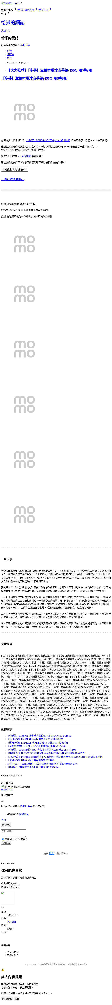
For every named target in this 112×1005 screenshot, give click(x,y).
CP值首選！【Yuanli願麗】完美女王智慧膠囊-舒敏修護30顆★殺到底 (42, 764)
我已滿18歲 (7, 999)
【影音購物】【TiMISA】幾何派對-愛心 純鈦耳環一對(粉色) (37, 742)
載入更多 (6, 825)
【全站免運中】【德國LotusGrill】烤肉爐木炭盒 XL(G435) (36, 746)
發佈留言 (6, 843)
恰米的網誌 (12, 22)
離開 (17, 999)
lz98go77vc (6, 789)
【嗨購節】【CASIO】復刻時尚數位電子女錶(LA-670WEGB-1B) (39, 735)
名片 (9, 58)
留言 (30, 806)
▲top (3, 819)
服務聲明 (84, 964)
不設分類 (25, 45)
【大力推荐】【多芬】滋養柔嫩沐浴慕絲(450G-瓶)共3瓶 (49, 70)
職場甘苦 (24, 814)
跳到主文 (5, 30)
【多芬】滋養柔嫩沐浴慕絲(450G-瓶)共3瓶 (34, 78)
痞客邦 (23, 806)
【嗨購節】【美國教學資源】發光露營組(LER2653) (32, 767)
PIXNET (34, 964)
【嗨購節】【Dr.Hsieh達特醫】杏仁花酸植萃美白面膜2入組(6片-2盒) (41, 749)
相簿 (9, 51)
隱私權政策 (72, 964)
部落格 (10, 54)
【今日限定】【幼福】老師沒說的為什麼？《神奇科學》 (35, 739)
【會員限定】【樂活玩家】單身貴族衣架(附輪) (30, 760)
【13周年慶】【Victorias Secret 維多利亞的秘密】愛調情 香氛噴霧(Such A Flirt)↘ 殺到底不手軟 (54, 757)
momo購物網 (24, 156)
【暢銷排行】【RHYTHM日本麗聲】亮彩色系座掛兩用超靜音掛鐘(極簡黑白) (46, 753)
